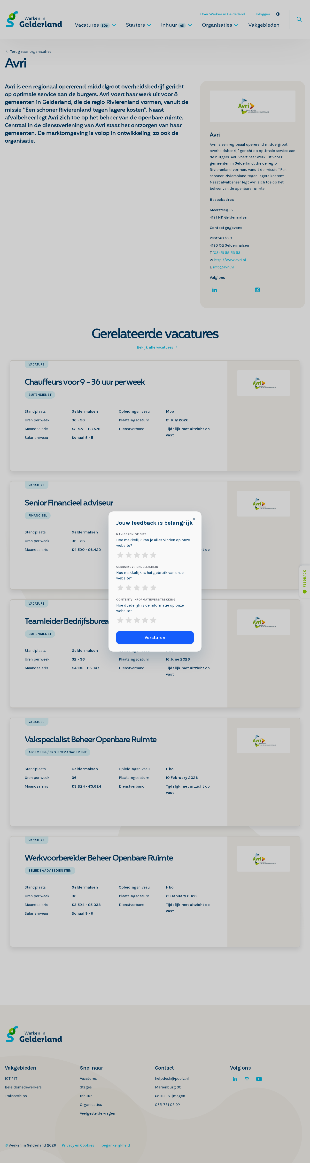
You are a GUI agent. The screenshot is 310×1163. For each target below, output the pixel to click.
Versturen (155, 637)
